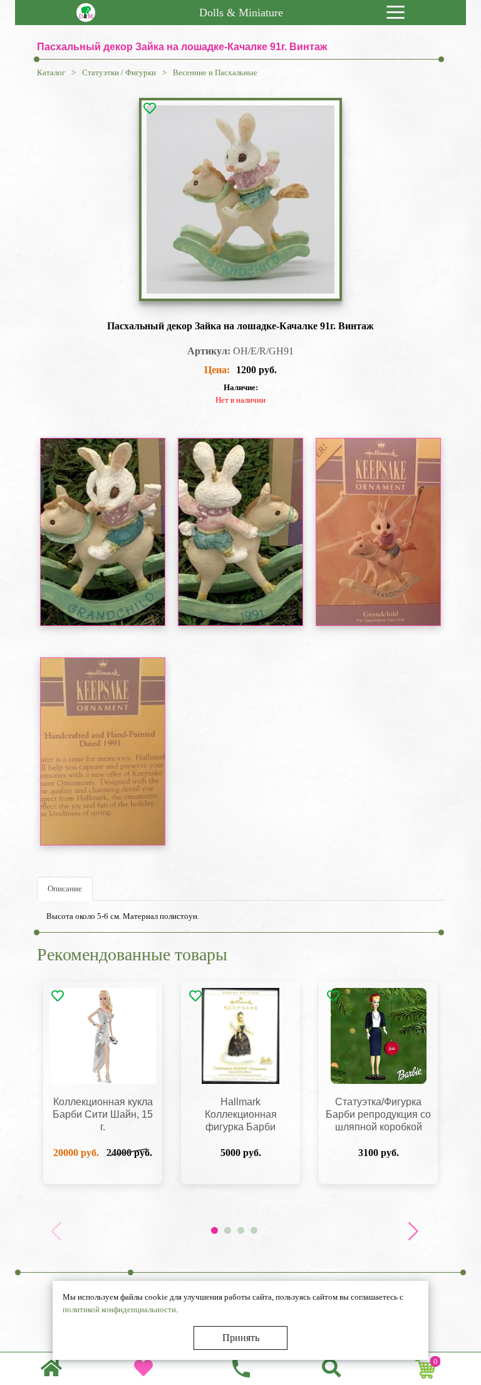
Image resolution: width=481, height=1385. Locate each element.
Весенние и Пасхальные (215, 72)
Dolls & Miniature (241, 12)
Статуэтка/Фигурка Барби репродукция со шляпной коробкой (378, 1114)
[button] (413, 1231)
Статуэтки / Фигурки (119, 72)
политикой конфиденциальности (119, 1309)
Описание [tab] (65, 888)
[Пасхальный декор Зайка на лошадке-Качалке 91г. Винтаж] (240, 199)
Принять (240, 1337)
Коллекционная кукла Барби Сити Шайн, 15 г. (103, 1114)
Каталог (51, 72)
